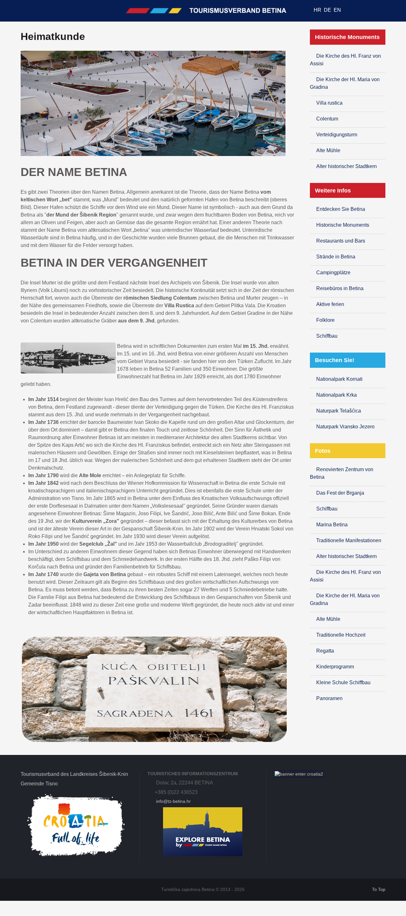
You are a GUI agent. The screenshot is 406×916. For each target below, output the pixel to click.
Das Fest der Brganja (340, 493)
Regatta (325, 650)
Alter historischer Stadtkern (346, 166)
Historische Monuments (342, 225)
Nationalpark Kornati (339, 379)
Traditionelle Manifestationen (348, 540)
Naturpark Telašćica (338, 410)
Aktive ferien (330, 304)
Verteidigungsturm (336, 134)
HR (318, 10)
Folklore (325, 320)
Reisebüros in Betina (339, 288)
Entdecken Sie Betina (340, 209)
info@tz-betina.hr (173, 801)
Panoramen (329, 698)
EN (337, 10)
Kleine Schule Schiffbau (343, 682)
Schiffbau (326, 336)
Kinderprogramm (335, 666)
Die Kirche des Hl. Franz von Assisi (345, 59)
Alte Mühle (328, 150)
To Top (378, 889)
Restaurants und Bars (340, 241)
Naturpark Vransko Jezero (345, 426)
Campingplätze (333, 272)
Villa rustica (329, 103)
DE (328, 10)
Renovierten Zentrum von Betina (341, 473)
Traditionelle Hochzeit (340, 635)
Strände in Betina (335, 256)
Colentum (327, 118)
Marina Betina (332, 524)
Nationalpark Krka (336, 395)
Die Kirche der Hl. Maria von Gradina (345, 83)
